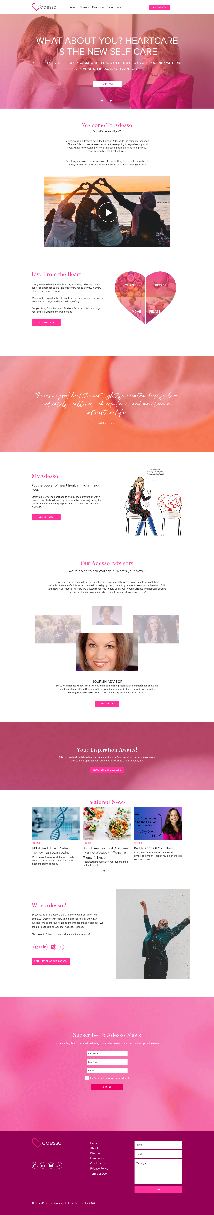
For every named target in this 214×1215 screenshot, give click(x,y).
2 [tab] (106, 101)
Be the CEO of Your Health (154, 848)
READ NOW (107, 71)
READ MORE (107, 703)
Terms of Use (98, 1173)
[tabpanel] (107, 61)
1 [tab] (102, 101)
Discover (84, 7)
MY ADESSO (159, 7)
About (73, 7)
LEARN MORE (46, 517)
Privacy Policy (99, 1168)
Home (94, 1143)
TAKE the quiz (46, 322)
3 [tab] (111, 101)
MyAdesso (98, 7)
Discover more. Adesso (107, 770)
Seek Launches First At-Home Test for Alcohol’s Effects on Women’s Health (105, 853)
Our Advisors (114, 7)
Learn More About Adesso (50, 961)
